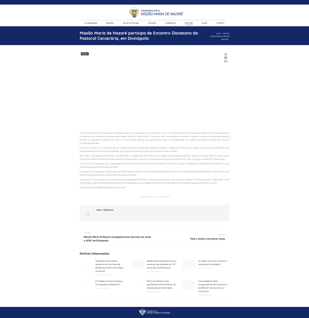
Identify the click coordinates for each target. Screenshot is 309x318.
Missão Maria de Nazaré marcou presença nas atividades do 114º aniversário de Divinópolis (161, 264)
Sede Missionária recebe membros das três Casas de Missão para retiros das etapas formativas (109, 266)
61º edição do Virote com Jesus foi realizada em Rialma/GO (109, 283)
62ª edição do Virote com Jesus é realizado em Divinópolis (212, 263)
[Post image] (86, 265)
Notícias (85, 54)
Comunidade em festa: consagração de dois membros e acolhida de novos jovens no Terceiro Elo (212, 286)
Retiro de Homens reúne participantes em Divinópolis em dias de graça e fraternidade (161, 284)
